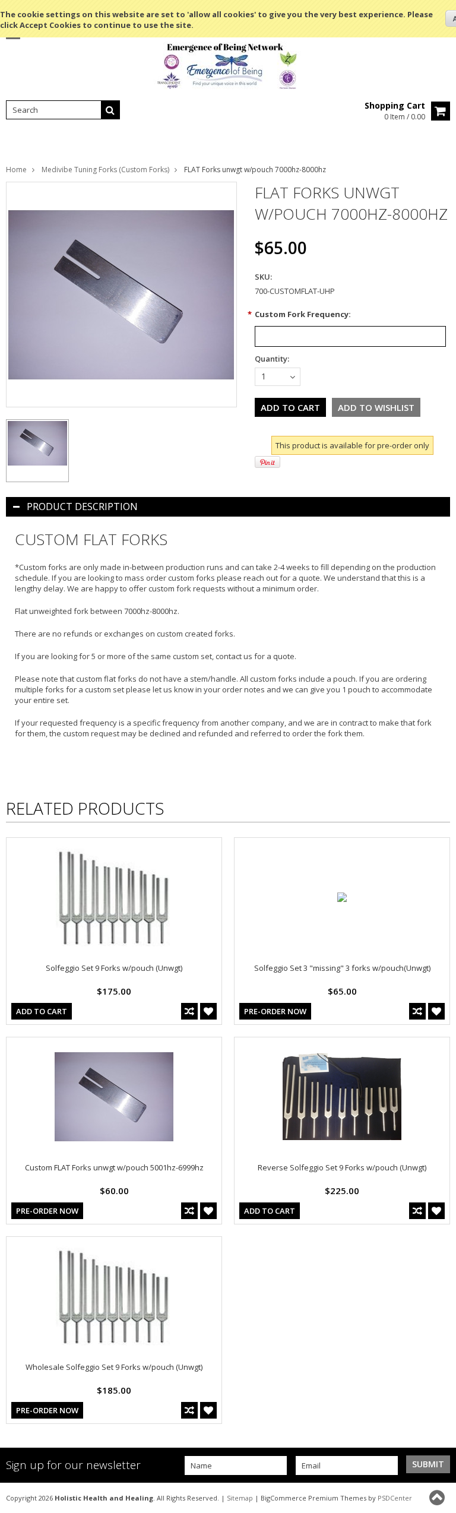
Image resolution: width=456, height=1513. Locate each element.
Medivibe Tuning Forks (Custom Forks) (105, 169)
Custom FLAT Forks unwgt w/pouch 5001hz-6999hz (114, 1167)
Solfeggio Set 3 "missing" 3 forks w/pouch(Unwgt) (342, 968)
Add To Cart (41, 1011)
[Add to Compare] (189, 1011)
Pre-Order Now (275, 1011)
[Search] (110, 109)
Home (16, 169)
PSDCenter (395, 1497)
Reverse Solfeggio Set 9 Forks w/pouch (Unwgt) (342, 1167)
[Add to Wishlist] (208, 1011)
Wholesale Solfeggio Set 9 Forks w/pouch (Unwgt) (114, 1367)
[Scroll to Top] (438, 1497)
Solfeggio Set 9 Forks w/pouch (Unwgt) (114, 968)
